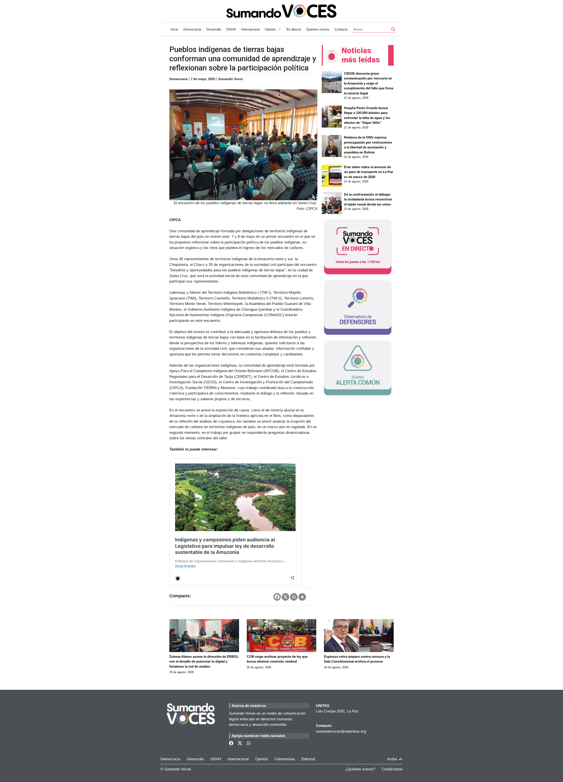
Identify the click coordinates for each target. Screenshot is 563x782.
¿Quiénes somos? (360, 769)
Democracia (192, 29)
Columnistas (284, 759)
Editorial (308, 759)
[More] (302, 597)
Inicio (174, 29)
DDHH (231, 29)
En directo (294, 29)
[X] (285, 597)
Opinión (270, 29)
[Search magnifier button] (393, 29)
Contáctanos (392, 769)
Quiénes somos (317, 29)
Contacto (341, 29)
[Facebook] (277, 597)
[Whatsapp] (294, 597)
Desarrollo (213, 29)
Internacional (250, 29)
